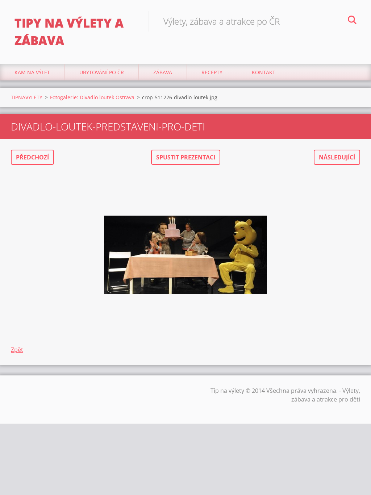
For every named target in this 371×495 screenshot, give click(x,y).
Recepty (211, 72)
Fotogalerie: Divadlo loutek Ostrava (92, 97)
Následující (337, 157)
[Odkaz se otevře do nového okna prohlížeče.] (185, 255)
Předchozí (32, 157)
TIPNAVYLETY (26, 97)
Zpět (17, 350)
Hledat (352, 21)
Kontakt (263, 72)
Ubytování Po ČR (101, 72)
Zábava (162, 72)
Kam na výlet (32, 72)
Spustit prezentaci (185, 157)
